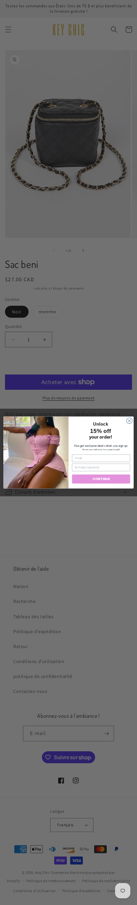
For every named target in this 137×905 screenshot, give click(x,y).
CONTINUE (101, 479)
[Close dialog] (129, 421)
